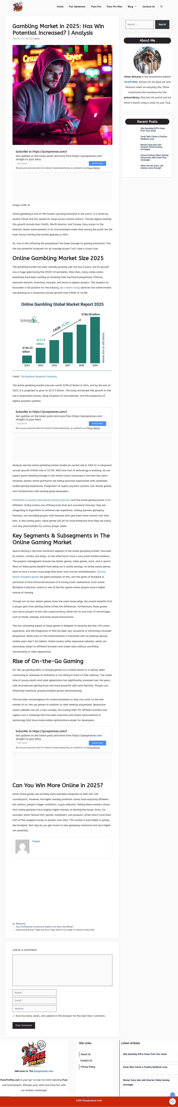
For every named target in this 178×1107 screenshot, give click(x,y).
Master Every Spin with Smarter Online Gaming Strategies (151, 147)
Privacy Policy (88, 1067)
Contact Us (148, 6)
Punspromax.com (92, 1100)
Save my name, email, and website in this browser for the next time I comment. (60, 1015)
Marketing (20, 924)
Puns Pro (96, 6)
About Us (86, 1054)
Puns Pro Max (114, 6)
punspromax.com (43, 1071)
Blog (130, 6)
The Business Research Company (39, 376)
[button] (161, 6)
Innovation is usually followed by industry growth (41, 500)
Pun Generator (77, 6)
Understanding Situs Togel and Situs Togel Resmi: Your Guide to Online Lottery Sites (55, 930)
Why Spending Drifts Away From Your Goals (153, 129)
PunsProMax (131, 81)
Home (60, 6)
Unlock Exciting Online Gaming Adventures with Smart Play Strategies (154, 157)
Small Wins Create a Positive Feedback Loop (154, 137)
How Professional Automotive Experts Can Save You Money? (44, 927)
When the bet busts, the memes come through (152, 167)
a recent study (72, 287)
